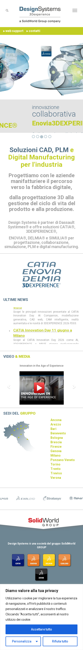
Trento (55, 469)
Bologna (56, 437)
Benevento (58, 433)
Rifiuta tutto (60, 641)
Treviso (56, 473)
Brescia (56, 442)
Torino (55, 464)
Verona (55, 477)
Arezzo (55, 424)
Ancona (56, 420)
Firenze (56, 446)
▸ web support (13, 31)
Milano (55, 455)
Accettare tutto (41, 629)
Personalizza (21, 641)
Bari (53, 429)
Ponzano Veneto (62, 460)
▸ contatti (33, 31)
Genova (56, 451)
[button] (9, 386)
